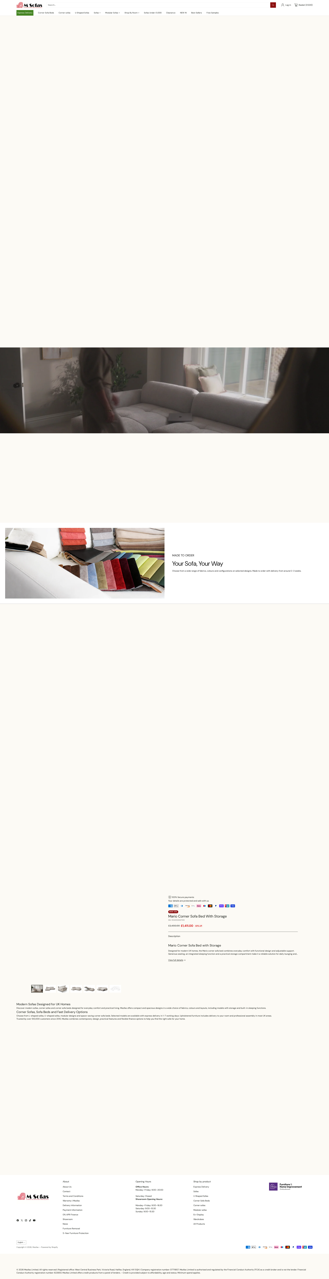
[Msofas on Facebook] (17, 1221)
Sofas (196, 1191)
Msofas (36, 1247)
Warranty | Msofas (71, 1200)
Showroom (68, 1219)
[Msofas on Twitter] (21, 1221)
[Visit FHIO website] (285, 1186)
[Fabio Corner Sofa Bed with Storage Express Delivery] (44, 307)
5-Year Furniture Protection (76, 1233)
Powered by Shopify (49, 1247)
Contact (66, 1191)
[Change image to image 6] (102, 989)
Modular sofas (200, 1210)
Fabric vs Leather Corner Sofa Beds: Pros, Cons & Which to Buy (55, 1166)
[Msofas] (29, 5)
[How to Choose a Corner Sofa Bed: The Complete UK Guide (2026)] (264, 1129)
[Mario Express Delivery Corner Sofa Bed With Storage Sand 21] (284, 664)
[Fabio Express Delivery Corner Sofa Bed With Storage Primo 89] (277, 482)
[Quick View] (70, 292)
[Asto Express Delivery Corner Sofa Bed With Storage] (202, 482)
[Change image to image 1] (37, 989)
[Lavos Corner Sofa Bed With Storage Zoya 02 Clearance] (44, 664)
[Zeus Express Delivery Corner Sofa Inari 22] (224, 307)
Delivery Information (72, 1205)
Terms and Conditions (73, 1196)
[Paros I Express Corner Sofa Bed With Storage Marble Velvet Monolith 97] (104, 664)
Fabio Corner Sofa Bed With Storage (164, 329)
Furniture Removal (71, 1228)
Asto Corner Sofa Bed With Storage (104, 329)
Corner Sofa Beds (201, 1200)
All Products (199, 1224)
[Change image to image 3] (63, 989)
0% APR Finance (70, 1214)
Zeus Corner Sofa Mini (284, 329)
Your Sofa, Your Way (197, 563)
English (20, 1242)
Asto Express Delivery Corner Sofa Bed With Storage (201, 509)
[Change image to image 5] (89, 989)
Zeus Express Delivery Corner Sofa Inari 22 (224, 329)
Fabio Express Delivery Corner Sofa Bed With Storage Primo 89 (276, 509)
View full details (175, 960)
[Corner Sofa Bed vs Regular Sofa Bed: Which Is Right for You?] (164, 1129)
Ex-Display (198, 1214)
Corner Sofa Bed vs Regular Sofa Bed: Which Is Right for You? (153, 1166)
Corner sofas (199, 1205)
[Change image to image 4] (76, 989)
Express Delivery (201, 1186)
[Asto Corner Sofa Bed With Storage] (104, 307)
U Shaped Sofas (200, 1196)
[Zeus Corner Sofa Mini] (284, 307)
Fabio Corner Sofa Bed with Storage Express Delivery (45, 329)
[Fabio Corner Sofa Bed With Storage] (164, 307)
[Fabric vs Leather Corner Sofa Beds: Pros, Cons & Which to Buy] (64, 1129)
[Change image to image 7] (115, 989)
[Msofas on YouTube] (34, 1221)
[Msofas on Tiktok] (30, 1221)
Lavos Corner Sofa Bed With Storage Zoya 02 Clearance (45, 686)
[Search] (273, 5)
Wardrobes (198, 1219)
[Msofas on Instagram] (26, 1221)
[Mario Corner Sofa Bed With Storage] (96, 939)
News (65, 1224)
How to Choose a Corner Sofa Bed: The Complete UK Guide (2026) (257, 1166)
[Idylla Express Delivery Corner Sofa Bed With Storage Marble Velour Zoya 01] (224, 664)
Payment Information (72, 1210)
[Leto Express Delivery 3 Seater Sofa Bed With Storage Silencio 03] (164, 664)
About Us (67, 1186)
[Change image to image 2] (50, 989)
